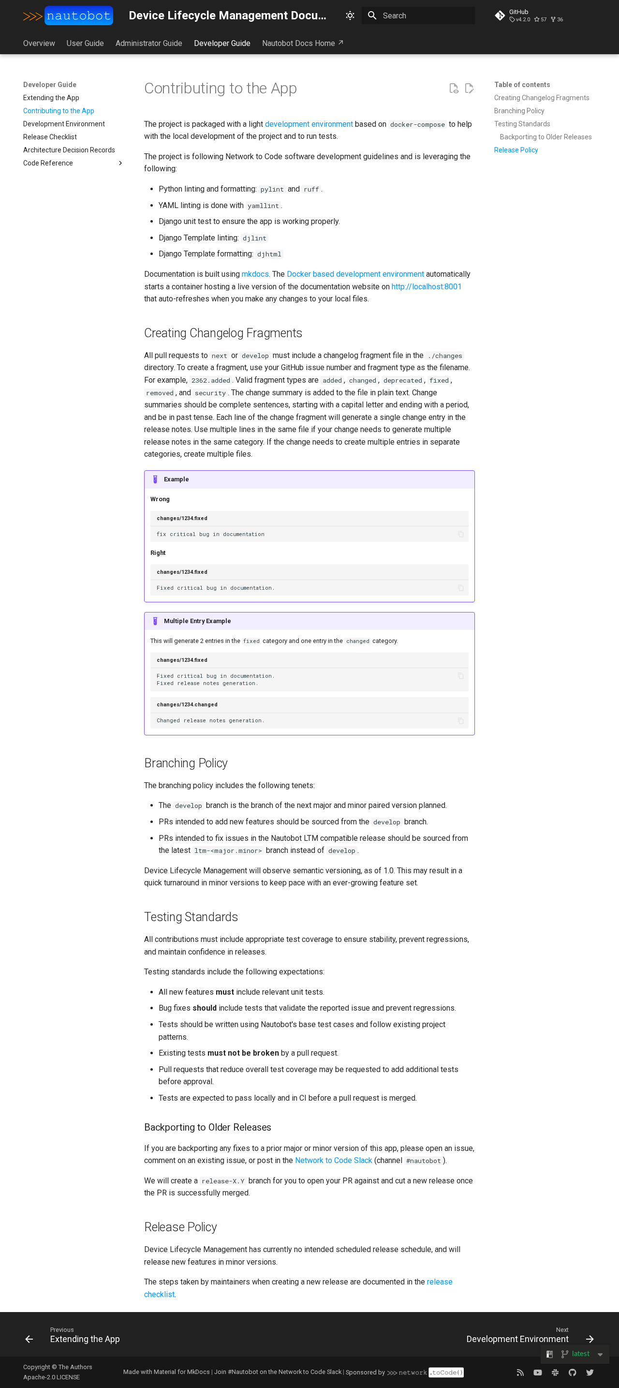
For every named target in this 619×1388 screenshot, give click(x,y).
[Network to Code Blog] (520, 1372)
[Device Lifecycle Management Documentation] (68, 15)
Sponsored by (365, 1372)
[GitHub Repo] (572, 1372)
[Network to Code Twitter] (590, 1372)
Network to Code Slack (333, 1160)
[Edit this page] (469, 88)
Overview (39, 43)
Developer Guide (222, 43)
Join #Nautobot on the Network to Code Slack (277, 1371)
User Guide (85, 43)
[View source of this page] (453, 88)
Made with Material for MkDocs (166, 1371)
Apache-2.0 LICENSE (51, 1377)
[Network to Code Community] (555, 1372)
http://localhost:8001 (427, 286)
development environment (309, 124)
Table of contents (522, 85)
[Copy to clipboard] (460, 534)
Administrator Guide (149, 43)
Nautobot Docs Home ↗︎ (303, 43)
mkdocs (255, 274)
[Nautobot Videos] (537, 1372)
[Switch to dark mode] (350, 15)
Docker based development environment (355, 274)
